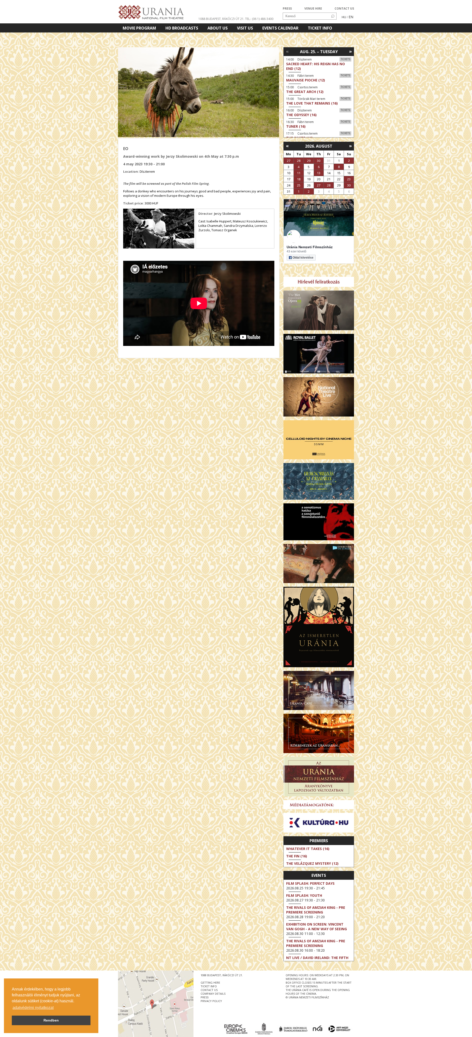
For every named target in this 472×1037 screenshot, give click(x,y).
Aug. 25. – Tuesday (319, 51)
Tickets (345, 59)
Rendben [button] (51, 1020)
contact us (209, 990)
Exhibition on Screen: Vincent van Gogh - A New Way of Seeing (316, 926)
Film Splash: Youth (304, 895)
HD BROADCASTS (181, 28)
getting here (210, 982)
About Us (217, 28)
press (204, 997)
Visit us (245, 28)
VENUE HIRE (313, 8)
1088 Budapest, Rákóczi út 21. (221, 19)
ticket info (209, 986)
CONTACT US (344, 8)
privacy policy (211, 1001)
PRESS (287, 8)
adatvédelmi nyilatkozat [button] (33, 1008)
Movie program (139, 28)
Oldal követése (303, 257)
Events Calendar (280, 28)
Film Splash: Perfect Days (310, 883)
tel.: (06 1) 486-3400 (259, 19)
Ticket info (320, 28)
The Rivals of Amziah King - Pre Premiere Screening (315, 909)
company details (213, 993)
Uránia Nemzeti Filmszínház (310, 247)
